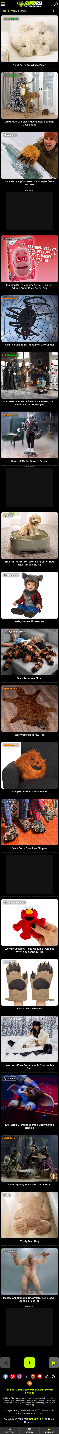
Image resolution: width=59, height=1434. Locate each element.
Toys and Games (14, 632)
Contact (20, 1389)
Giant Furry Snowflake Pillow (29, 65)
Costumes (11, 575)
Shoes (9, 802)
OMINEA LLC (36, 1419)
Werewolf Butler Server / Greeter (30, 461)
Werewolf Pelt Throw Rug (29, 734)
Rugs (7, 1195)
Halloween (11, 298)
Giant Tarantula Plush (29, 678)
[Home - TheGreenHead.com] (29, 4)
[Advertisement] (29, 211)
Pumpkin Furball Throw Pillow (29, 791)
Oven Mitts (9, 962)
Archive (10, 1389)
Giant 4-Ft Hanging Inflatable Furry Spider (29, 344)
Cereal (7, 238)
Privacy (30, 1389)
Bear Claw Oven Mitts (29, 1008)
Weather (10, 135)
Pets (8, 515)
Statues (9, 1078)
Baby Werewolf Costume (29, 621)
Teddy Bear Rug (29, 1241)
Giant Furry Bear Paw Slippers (29, 848)
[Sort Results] (54, 10)
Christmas (11, 19)
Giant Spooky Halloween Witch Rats (29, 1184)
